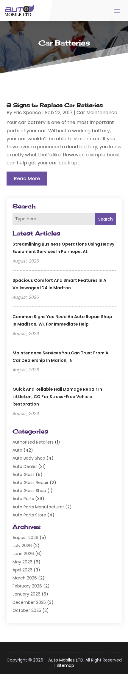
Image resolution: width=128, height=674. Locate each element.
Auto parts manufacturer (38, 507)
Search (105, 219)
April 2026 (22, 570)
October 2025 (27, 610)
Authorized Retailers (33, 442)
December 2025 (29, 602)
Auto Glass (24, 474)
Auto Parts (23, 499)
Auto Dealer (25, 466)
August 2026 (25, 538)
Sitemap (65, 665)
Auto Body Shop (29, 458)
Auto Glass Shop (29, 491)
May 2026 (22, 562)
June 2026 (23, 554)
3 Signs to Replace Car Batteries (55, 105)
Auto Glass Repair (31, 483)
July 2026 (22, 546)
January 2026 (26, 594)
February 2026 (27, 586)
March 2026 (25, 578)
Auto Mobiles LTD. (66, 660)
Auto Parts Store (29, 515)
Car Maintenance (97, 112)
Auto (17, 450)
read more (27, 178)
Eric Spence (27, 112)
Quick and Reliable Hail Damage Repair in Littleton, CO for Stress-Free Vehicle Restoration (57, 396)
